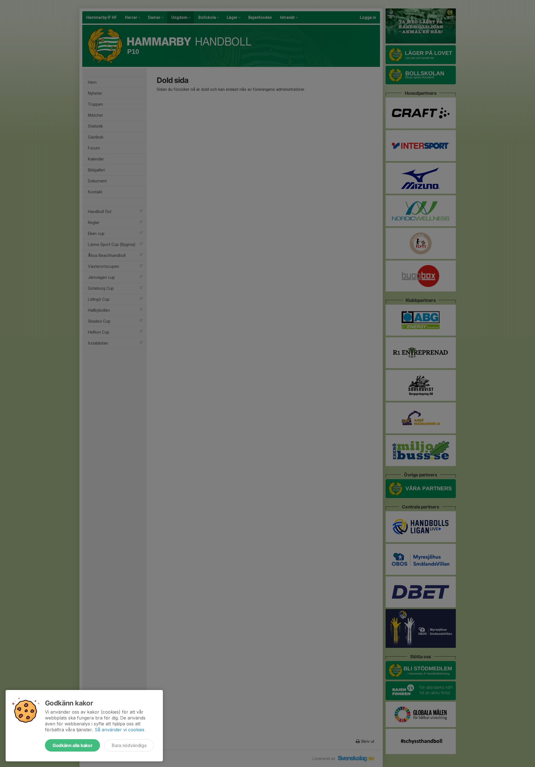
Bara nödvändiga (129, 745)
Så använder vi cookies (119, 729)
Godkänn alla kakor (72, 745)
